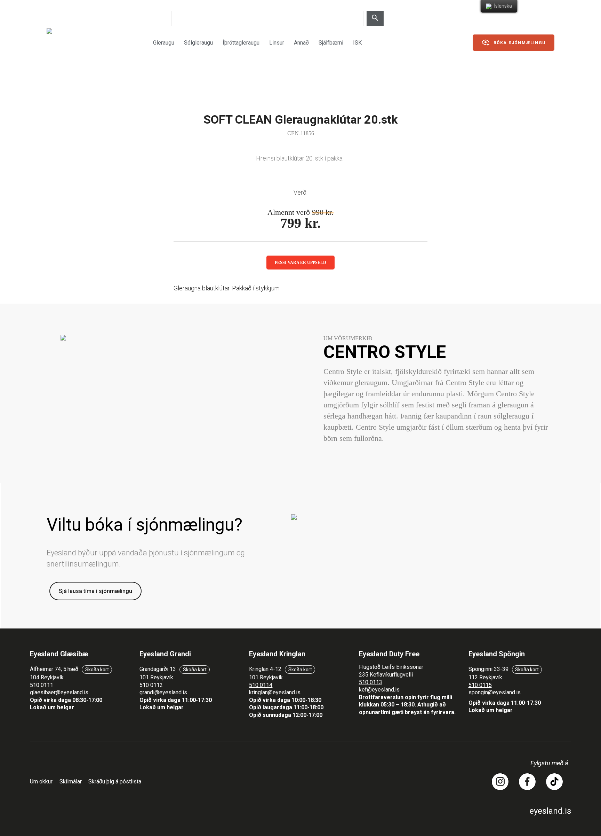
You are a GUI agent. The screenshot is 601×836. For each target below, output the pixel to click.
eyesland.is (550, 811)
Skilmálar (70, 781)
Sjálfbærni (331, 42)
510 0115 (480, 685)
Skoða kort (97, 669)
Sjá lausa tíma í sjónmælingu (95, 591)
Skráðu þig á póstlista (114, 781)
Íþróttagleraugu (241, 42)
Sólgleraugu (198, 42)
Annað (301, 42)
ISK (357, 42)
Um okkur (41, 781)
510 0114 (260, 685)
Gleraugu (163, 42)
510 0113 (370, 682)
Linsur (276, 42)
